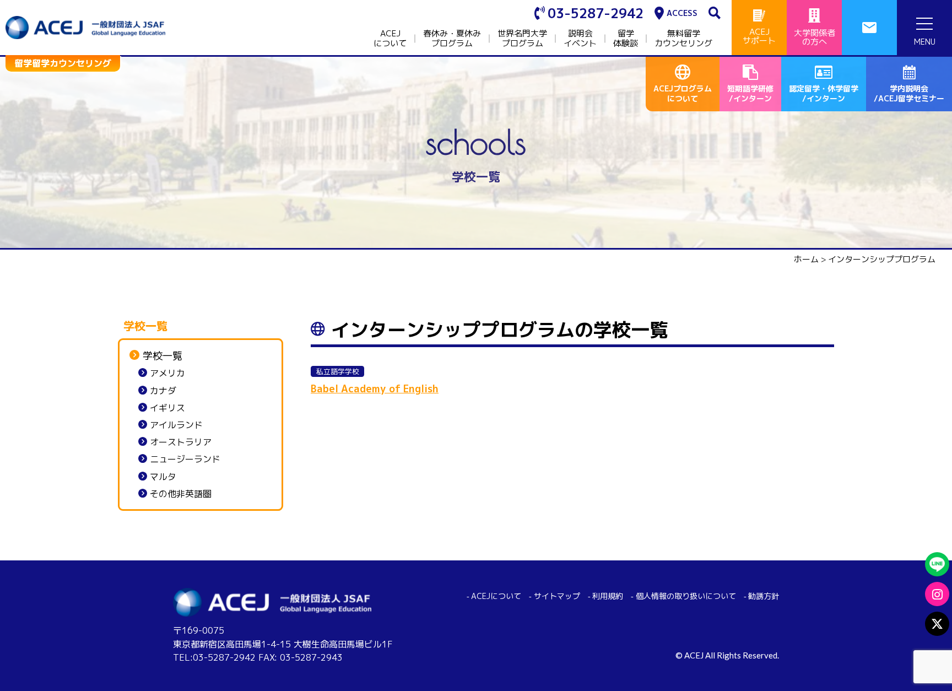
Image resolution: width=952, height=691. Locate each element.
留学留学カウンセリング (62, 63)
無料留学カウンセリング (683, 38)
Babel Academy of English (375, 389)
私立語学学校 (337, 371)
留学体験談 (625, 38)
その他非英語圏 (181, 494)
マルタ (163, 477)
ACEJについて (390, 38)
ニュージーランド (185, 459)
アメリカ (167, 373)
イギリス (167, 408)
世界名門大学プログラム (522, 38)
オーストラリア (181, 442)
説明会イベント (580, 38)
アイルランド (176, 425)
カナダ (163, 391)
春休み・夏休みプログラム (452, 38)
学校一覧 (162, 356)
